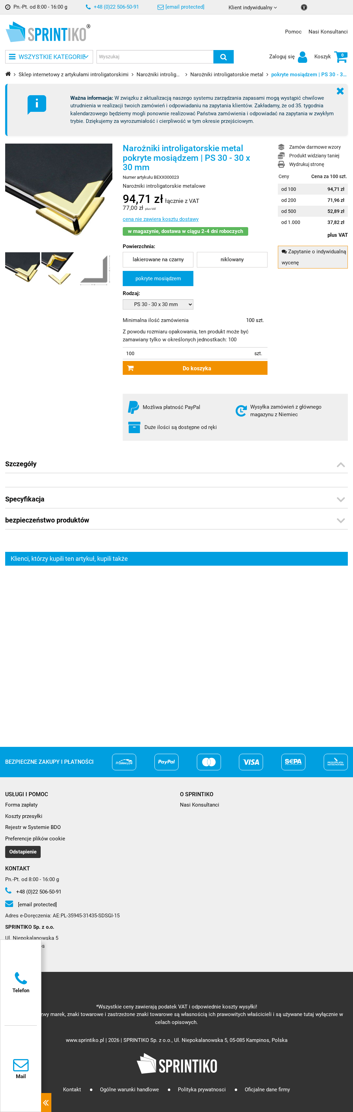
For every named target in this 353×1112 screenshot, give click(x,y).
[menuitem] (158, 259)
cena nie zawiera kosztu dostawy (161, 219)
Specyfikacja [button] (24, 499)
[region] (176, 650)
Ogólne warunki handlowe (129, 1089)
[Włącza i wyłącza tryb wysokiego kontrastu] (305, 7)
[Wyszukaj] (223, 57)
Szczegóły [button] (21, 464)
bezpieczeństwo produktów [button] (47, 520)
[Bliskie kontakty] (46, 1102)
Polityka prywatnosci (202, 1089)
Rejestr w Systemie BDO (33, 827)
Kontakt (72, 1089)
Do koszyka (197, 368)
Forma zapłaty (21, 805)
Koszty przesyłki (23, 816)
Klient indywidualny (251, 7)
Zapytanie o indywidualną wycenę (314, 257)
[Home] (8, 74)
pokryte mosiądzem (158, 278)
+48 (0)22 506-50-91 (115, 7)
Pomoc (293, 32)
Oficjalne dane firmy (267, 1089)
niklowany (232, 259)
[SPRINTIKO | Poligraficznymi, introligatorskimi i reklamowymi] (45, 32)
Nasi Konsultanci (328, 32)
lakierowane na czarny (158, 259)
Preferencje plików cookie (35, 839)
